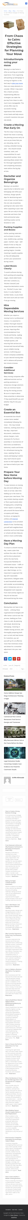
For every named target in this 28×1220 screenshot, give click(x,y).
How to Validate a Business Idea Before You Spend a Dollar (13, 971)
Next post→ (18, 800)
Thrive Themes (14, 1215)
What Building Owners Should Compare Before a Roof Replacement (13, 1112)
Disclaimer (8, 1209)
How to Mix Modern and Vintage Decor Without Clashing (12, 906)
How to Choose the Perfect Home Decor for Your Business (13, 1045)
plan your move (17, 83)
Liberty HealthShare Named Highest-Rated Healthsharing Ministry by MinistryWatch (13, 1002)
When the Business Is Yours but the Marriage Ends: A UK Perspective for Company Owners (13, 1080)
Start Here (14, 1209)
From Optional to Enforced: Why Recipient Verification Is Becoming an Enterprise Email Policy (13, 847)
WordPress (14, 1217)
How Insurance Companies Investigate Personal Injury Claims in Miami (13, 1139)
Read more (15, 876)
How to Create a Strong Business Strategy (12, 812)
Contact (20, 1209)
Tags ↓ (23, 669)
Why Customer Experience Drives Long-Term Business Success (13, 935)
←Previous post (9, 799)
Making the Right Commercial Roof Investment (10, 882)
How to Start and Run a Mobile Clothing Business (12, 1177)
